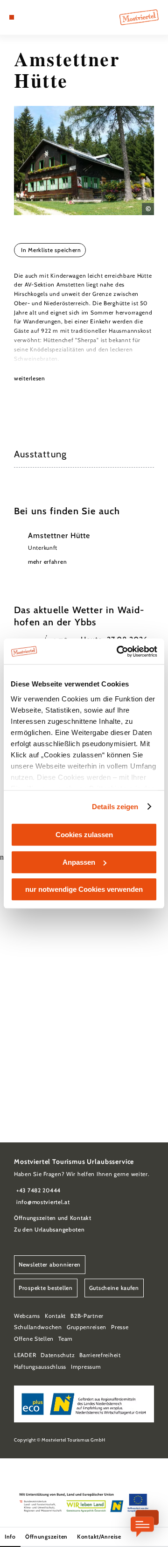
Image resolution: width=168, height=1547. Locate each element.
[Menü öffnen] (11, 17)
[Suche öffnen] (39, 17)
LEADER (25, 1354)
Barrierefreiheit (100, 1354)
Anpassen (79, 862)
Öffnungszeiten (46, 1536)
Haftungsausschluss (40, 1366)
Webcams (27, 1315)
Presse (119, 1326)
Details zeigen (115, 807)
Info (10, 1536)
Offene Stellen (34, 1338)
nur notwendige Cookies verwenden (84, 889)
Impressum (86, 1366)
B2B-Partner (87, 1315)
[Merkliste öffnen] (32, 17)
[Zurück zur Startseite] (139, 17)
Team (65, 1338)
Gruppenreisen (86, 1326)
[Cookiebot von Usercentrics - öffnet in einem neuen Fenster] (118, 651)
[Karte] (25, 17)
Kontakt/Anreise (99, 1536)
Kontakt (55, 1315)
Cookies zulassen (84, 835)
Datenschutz (58, 1354)
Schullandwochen (38, 1326)
